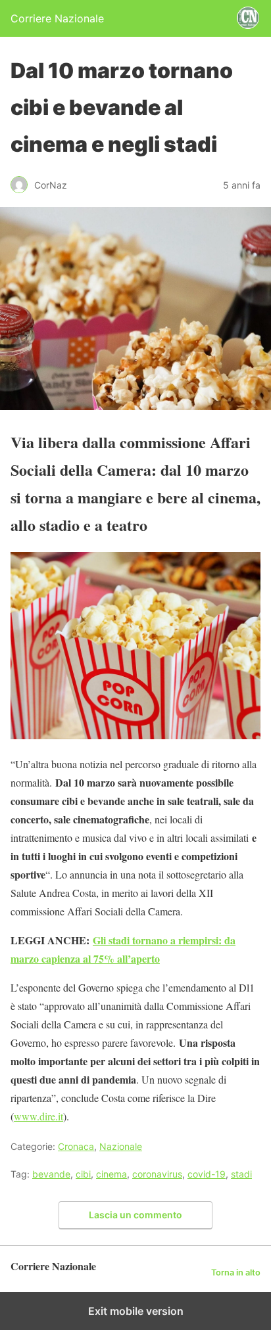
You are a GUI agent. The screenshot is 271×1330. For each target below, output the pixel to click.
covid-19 (206, 1174)
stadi (241, 1174)
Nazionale (120, 1146)
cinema (111, 1174)
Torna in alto (235, 1272)
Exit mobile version (136, 1311)
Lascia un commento (135, 1214)
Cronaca (76, 1146)
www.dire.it (38, 1116)
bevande (51, 1174)
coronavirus (157, 1174)
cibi (83, 1174)
